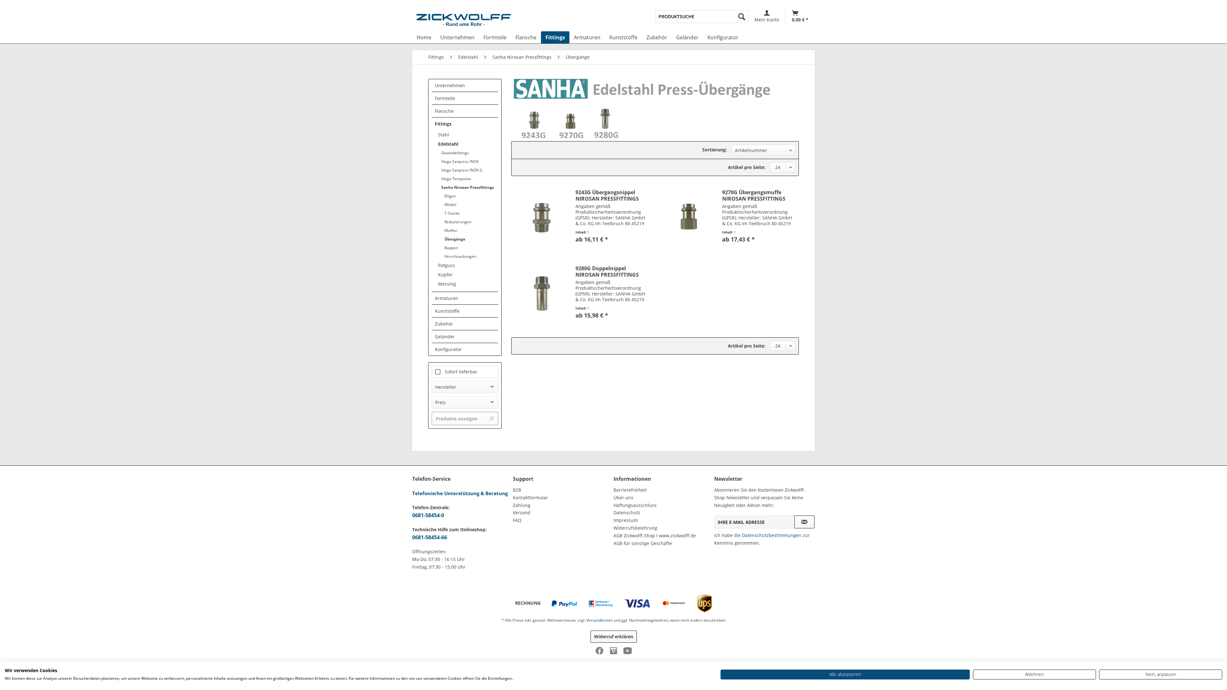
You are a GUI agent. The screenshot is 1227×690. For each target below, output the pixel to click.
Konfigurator (448, 349)
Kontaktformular (530, 497)
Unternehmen (450, 85)
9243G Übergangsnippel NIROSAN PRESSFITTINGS (607, 195)
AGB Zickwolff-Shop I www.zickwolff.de (655, 536)
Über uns (623, 497)
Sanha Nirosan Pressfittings (467, 187)
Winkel (450, 204)
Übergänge (454, 239)
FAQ (517, 520)
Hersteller (445, 387)
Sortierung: (714, 150)
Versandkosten (599, 620)
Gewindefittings (455, 153)
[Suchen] (741, 16)
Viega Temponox (456, 178)
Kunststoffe (447, 311)
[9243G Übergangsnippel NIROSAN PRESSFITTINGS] (542, 217)
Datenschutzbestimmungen (771, 535)
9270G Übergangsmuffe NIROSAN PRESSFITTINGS (753, 195)
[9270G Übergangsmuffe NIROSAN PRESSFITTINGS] (688, 217)
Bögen (450, 196)
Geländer (445, 337)
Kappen (451, 247)
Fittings (443, 124)
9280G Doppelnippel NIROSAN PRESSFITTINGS (607, 271)
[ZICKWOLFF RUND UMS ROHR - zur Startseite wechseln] (463, 21)
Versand (521, 513)
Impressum (626, 520)
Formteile (445, 98)
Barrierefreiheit (630, 490)
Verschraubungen (460, 256)
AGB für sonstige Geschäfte (643, 543)
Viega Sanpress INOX (460, 161)
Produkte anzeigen (456, 419)
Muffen (450, 230)
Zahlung (521, 505)
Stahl (443, 135)
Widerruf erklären (613, 636)
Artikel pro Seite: (746, 167)
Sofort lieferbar (461, 372)
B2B (517, 490)
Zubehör (444, 324)
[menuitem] (701, 16)
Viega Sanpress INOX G (461, 170)
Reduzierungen (457, 222)
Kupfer (445, 275)
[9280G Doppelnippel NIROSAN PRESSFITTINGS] (542, 293)
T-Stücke (452, 213)
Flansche (444, 111)
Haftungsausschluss (635, 505)
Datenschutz (627, 513)
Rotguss (446, 265)
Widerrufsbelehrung (635, 528)
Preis (440, 402)
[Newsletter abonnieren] (804, 522)
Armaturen (446, 298)
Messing (447, 284)
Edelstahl (448, 144)
